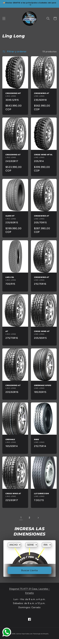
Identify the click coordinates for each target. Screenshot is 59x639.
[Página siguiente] (38, 517)
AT (6, 331)
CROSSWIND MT (13, 93)
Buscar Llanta (29, 570)
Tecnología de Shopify (41, 633)
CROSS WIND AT (42, 331)
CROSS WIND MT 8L (43, 155)
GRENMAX (10, 439)
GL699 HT (10, 216)
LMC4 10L (9, 277)
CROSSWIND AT (41, 93)
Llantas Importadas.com (24, 633)
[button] (3, 18)
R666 (36, 439)
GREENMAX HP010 (42, 385)
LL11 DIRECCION (41, 493)
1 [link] (21, 517)
